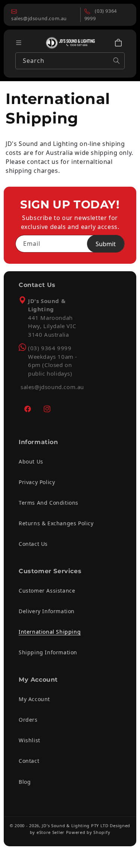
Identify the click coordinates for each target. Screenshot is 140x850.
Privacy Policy (37, 482)
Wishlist (29, 740)
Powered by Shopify (88, 832)
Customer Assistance (47, 590)
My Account (34, 699)
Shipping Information (48, 652)
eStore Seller (51, 832)
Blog (25, 781)
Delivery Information (47, 611)
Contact (29, 760)
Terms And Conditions (48, 502)
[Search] (116, 60)
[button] (118, 42)
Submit (106, 244)
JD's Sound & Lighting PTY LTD (75, 825)
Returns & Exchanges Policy (56, 523)
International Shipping (50, 631)
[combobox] (70, 60)
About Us (31, 461)
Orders (28, 719)
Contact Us (33, 543)
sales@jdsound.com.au (52, 387)
